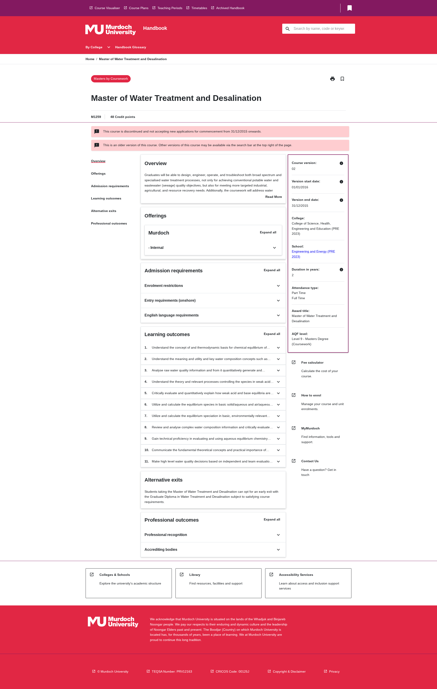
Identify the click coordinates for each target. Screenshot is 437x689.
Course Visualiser (107, 8)
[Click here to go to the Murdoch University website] (110, 31)
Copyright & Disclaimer (289, 671)
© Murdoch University (112, 671)
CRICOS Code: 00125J (232, 671)
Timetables (199, 8)
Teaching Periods (170, 8)
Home (90, 59)
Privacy (334, 671)
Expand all (268, 232)
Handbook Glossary (130, 47)
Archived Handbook (230, 8)
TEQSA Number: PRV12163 (172, 671)
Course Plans (138, 8)
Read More (273, 197)
